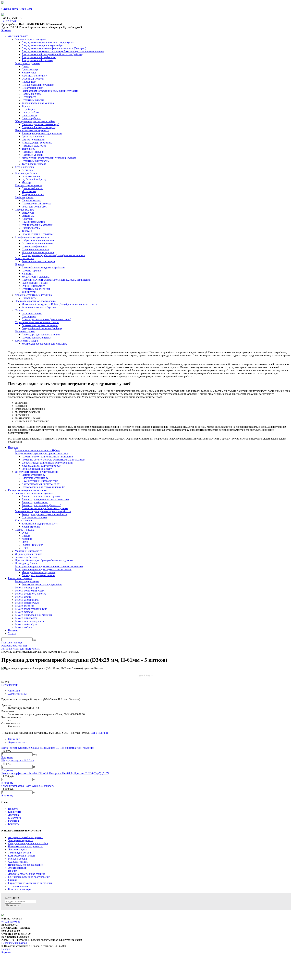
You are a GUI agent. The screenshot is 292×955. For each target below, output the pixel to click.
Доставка (13, 814)
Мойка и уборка (17, 858)
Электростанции (17, 867)
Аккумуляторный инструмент (25, 837)
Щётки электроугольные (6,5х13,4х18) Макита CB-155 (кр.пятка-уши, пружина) (47, 747)
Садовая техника (18, 861)
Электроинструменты (20, 840)
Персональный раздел (14, 942)
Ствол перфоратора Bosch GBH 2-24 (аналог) (27, 785)
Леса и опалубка (17, 849)
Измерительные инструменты (25, 846)
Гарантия (13, 820)
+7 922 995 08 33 (10, 21)
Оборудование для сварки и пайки (28, 843)
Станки (12, 880)
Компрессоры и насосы (21, 855)
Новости (13, 808)
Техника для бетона (19, 852)
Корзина (6, 30)
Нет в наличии (9, 684)
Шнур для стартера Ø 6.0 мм (17, 760)
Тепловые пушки (18, 886)
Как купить (14, 811)
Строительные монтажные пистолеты (30, 883)
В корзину (7, 757)
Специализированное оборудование (29, 876)
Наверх (5, 949)
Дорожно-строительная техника (26, 873)
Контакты (13, 823)
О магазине (14, 817)
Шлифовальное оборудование (25, 864)
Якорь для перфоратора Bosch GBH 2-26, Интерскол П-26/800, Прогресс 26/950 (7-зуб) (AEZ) (55, 773)
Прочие (12, 870)
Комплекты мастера (19, 889)
